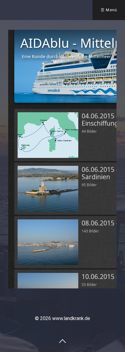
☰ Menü (109, 10)
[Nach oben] (62, 341)
